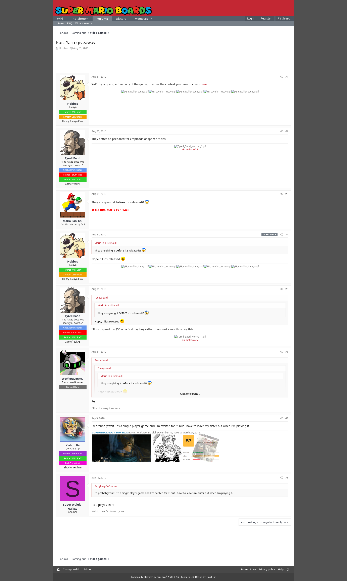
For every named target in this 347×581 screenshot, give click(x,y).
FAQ (69, 23)
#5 (286, 289)
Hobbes (63, 48)
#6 (286, 351)
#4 (286, 234)
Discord (121, 18)
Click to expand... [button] (190, 393)
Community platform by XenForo (163, 576)
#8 (286, 477)
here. (204, 84)
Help (281, 569)
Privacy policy (267, 569)
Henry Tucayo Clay (72, 121)
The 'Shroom (80, 18)
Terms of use (248, 569)
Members (141, 18)
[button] (151, 18)
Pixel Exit (211, 576)
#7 (286, 418)
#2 (286, 131)
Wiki (60, 18)
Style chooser (58, 570)
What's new (82, 23)
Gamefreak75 (72, 184)
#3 (286, 194)
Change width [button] (71, 569)
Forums (102, 18)
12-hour (87, 569)
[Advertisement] (173, 61)
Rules (60, 23)
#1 (286, 76)
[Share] (281, 77)
